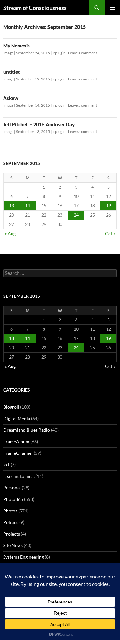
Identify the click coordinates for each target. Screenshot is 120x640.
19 (108, 205)
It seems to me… (19, 476)
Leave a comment (82, 52)
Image (8, 52)
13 (11, 205)
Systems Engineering (23, 557)
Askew (10, 98)
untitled (12, 72)
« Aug (10, 233)
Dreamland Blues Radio (26, 430)
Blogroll (11, 407)
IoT (6, 464)
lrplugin (59, 52)
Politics (10, 522)
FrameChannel (18, 453)
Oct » (110, 233)
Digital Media (16, 418)
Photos (10, 510)
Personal (12, 487)
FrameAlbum (16, 441)
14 (27, 205)
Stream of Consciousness (35, 7)
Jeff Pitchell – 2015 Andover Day (39, 124)
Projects (11, 533)
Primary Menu (112, 7)
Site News (13, 545)
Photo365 (13, 499)
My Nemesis (16, 45)
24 (76, 215)
